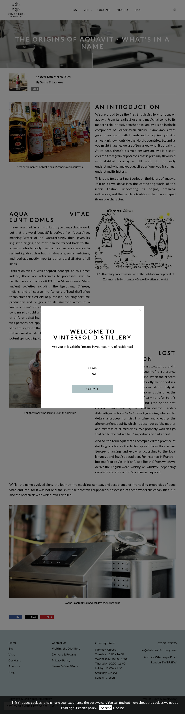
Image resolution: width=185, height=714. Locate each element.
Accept (106, 708)
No (94, 374)
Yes (94, 368)
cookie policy (87, 708)
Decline (118, 708)
